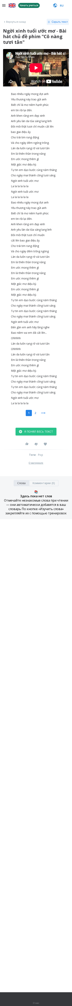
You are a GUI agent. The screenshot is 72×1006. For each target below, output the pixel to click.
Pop (40, 455)
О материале (36, 463)
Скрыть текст (60, 21)
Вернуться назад (16, 22)
